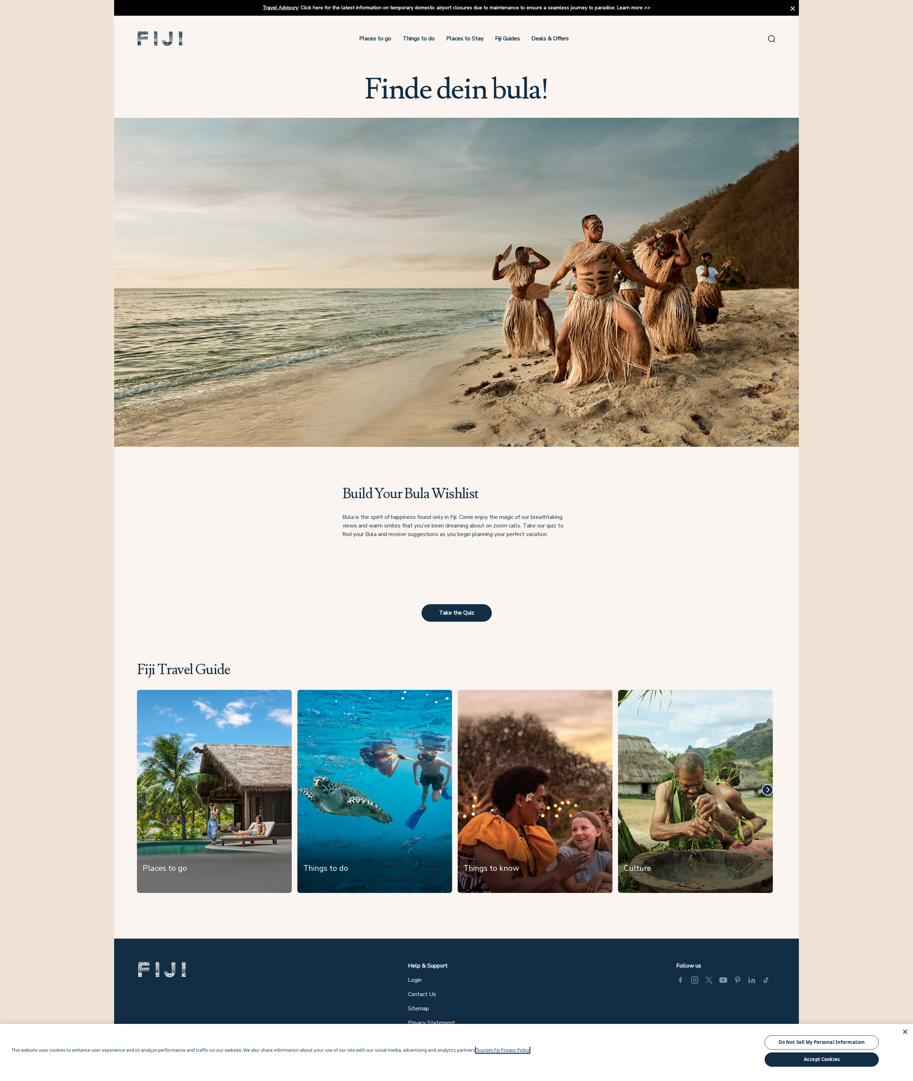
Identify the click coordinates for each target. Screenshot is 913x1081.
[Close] (905, 1032)
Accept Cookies (822, 1059)
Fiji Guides (507, 38)
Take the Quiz (456, 613)
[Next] (767, 789)
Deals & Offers (550, 38)
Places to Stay (465, 38)
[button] (160, 38)
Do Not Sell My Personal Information (822, 1042)
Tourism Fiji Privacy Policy (503, 1050)
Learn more (630, 7)
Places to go (375, 38)
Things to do (419, 38)
